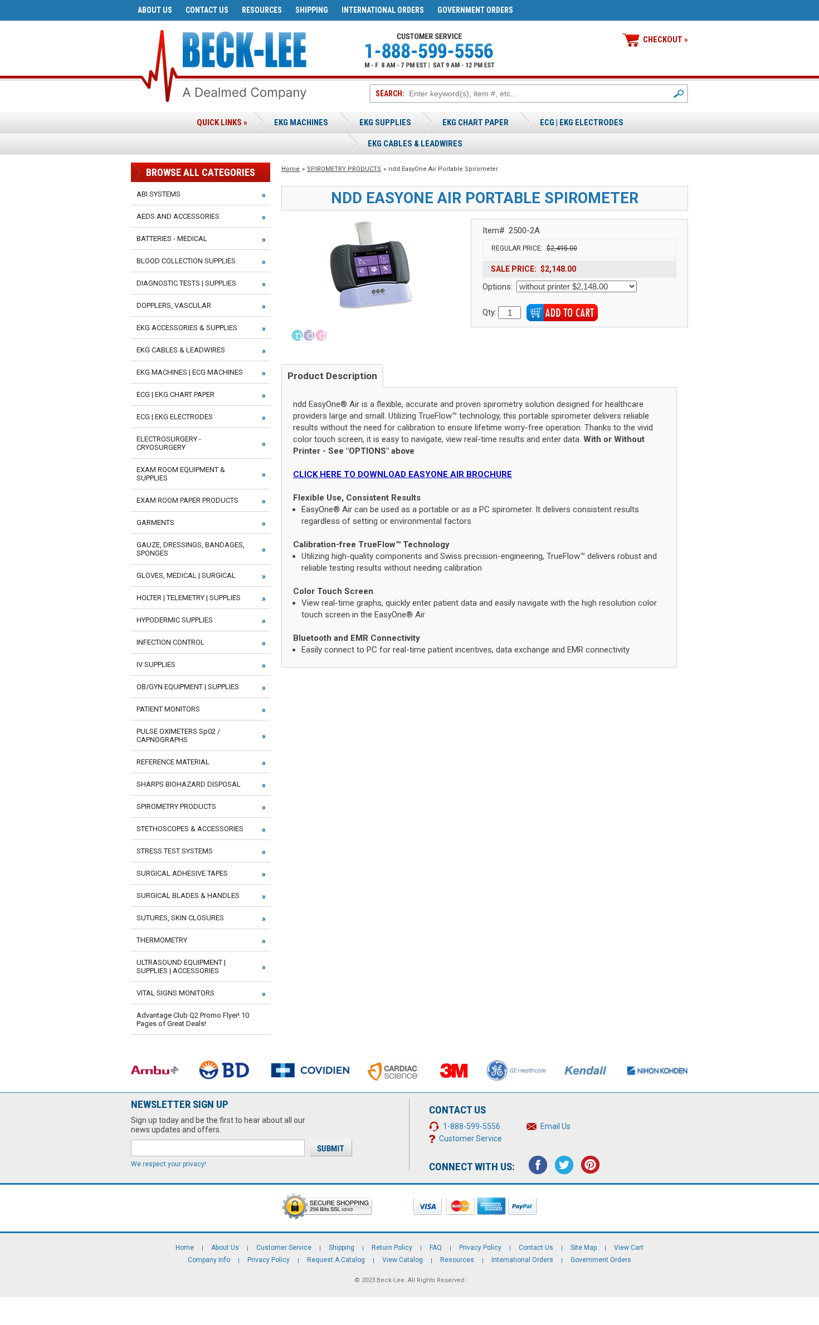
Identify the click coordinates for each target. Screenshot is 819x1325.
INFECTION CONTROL (170, 642)
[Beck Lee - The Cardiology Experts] (244, 47)
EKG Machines (301, 122)
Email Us (555, 1126)
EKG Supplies (385, 122)
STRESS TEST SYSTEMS (174, 851)
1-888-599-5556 (471, 1126)
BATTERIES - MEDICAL (171, 238)
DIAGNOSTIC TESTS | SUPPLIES (186, 283)
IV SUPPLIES (156, 664)
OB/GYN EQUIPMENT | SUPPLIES (187, 687)
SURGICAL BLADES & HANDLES (188, 895)
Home (290, 169)
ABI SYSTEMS (158, 194)
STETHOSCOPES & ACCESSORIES (189, 829)
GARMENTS (155, 522)
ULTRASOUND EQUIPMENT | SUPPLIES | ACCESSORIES (181, 966)
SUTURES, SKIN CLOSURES (180, 918)
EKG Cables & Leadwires (415, 144)
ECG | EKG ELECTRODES (581, 122)
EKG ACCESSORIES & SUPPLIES (186, 327)
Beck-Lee (390, 1280)
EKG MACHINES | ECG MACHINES (189, 372)
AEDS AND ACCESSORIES (178, 216)
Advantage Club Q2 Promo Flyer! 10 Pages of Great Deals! (192, 1019)
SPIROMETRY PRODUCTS (344, 169)
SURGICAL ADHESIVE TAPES (182, 873)
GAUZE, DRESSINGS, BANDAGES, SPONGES (190, 549)
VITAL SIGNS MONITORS (175, 993)
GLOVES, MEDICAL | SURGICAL (186, 575)
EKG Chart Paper (475, 122)
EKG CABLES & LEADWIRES (180, 350)
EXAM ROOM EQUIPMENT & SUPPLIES (180, 473)
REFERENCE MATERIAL (172, 762)
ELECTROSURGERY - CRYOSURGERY (168, 443)
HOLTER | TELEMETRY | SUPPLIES (188, 597)
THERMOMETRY (161, 940)
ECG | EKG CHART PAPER (175, 394)
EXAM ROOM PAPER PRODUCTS (187, 500)
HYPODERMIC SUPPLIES (174, 620)
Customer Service (470, 1138)
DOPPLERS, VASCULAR (173, 305)
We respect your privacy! (168, 1164)
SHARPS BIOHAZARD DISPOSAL (188, 784)
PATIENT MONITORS (168, 709)
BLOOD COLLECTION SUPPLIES (186, 261)
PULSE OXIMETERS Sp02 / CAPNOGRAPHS (178, 735)
